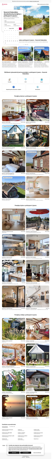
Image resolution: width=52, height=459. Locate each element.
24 (5, 40)
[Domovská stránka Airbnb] (4, 4)
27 (11, 40)
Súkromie (23, 457)
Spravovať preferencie (37, 452)
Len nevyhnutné (25, 452)
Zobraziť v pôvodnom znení (34, 1)
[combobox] (13, 22)
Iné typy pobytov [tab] (5, 426)
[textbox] (8, 25)
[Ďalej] (27, 44)
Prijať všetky (14, 452)
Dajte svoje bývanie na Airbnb (43, 4)
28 (13, 40)
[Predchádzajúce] (24, 44)
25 (7, 40)
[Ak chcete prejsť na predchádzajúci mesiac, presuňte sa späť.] (5, 28)
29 (15, 40)
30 (17, 40)
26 (9, 40)
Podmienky (28, 457)
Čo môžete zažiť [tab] (12, 426)
